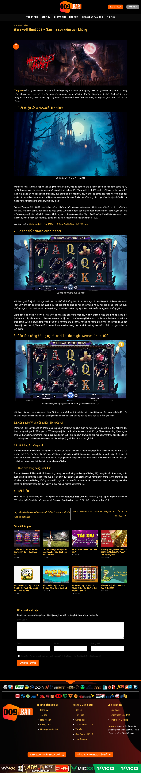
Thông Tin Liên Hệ (119, 719)
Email (57, 643)
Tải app (43, 715)
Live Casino (81, 739)
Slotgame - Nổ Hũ (21, 25)
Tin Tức (110, 17)
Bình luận (22, 620)
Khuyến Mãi (60, 17)
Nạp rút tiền (45, 719)
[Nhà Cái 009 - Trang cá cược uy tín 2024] (70, 7)
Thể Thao (79, 715)
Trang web (95, 643)
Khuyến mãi (45, 724)
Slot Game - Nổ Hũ (84, 734)
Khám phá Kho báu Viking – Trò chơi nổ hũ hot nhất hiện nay (58, 224)
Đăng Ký (46, 17)
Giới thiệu (115, 710)
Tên (19, 643)
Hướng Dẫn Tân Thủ (92, 17)
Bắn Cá (78, 710)
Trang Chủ (32, 17)
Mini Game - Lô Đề (84, 724)
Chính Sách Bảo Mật (120, 715)
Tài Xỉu (78, 729)
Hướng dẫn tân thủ (49, 729)
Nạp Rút (73, 17)
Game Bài (80, 719)
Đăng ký (44, 710)
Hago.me (112, 726)
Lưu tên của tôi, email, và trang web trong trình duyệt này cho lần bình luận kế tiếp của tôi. (61, 656)
